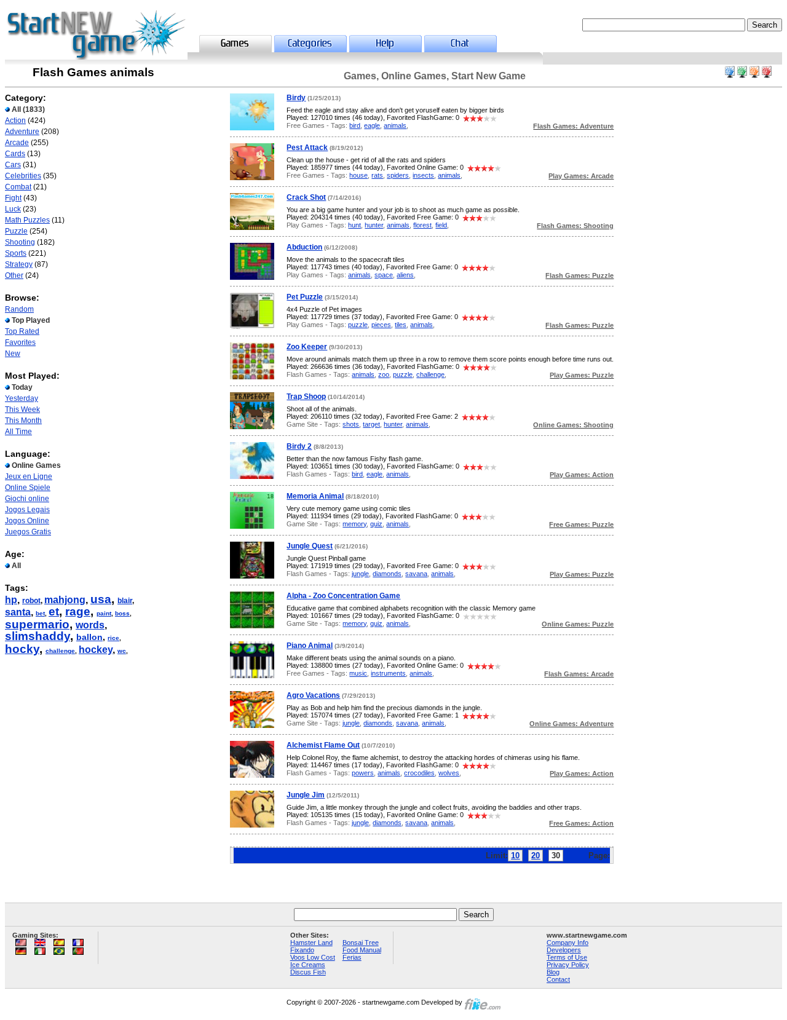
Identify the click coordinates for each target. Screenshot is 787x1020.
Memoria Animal (315, 496)
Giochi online (27, 498)
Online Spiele (27, 487)
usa (100, 599)
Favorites (20, 342)
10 (515, 855)
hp (11, 600)
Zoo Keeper (307, 346)
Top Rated (22, 331)
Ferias (352, 957)
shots (350, 424)
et (54, 611)
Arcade (17, 142)
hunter (374, 225)
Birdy (296, 97)
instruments (388, 673)
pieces (381, 324)
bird (354, 125)
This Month (23, 420)
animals (395, 125)
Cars (13, 164)
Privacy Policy (568, 964)
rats (377, 175)
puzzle (358, 324)
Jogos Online (27, 520)
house (358, 175)
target (371, 424)
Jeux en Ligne (28, 476)
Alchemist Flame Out (323, 745)
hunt (354, 225)
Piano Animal (310, 645)
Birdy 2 (299, 446)
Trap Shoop (306, 396)
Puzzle (16, 231)
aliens (405, 275)
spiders (398, 175)
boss (122, 613)
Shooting (20, 242)
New (12, 353)
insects (423, 175)
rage (77, 611)
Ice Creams (307, 964)
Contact (558, 979)
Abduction (304, 247)
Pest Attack (307, 147)
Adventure (22, 131)
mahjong (64, 600)
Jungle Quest (310, 546)
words (90, 625)
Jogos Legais (27, 509)
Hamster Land (311, 942)
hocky (22, 648)
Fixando (302, 950)
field (441, 225)
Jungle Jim (306, 795)
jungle (360, 573)
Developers (564, 950)
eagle (372, 125)
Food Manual (361, 950)
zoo (383, 374)
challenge (60, 650)
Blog (553, 972)
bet (40, 613)
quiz (376, 524)
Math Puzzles (27, 220)
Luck (13, 209)
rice (113, 638)
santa (18, 612)
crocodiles (419, 773)
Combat (18, 187)
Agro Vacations (313, 695)
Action (15, 120)
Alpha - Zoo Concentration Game (343, 595)
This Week (22, 409)
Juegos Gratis (28, 532)
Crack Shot (306, 197)
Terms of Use (567, 957)
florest (422, 225)
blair (124, 600)
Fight (13, 198)
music (358, 673)
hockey (96, 649)
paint (104, 613)
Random (19, 309)
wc (121, 650)
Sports (15, 253)
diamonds (387, 573)
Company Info (567, 942)
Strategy (19, 264)
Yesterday (21, 398)
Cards (15, 153)
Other (14, 275)
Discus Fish (308, 972)
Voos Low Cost (312, 957)
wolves (448, 773)
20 (535, 855)
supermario (37, 624)
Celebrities (23, 176)
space (383, 275)
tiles (400, 324)
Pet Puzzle (305, 297)
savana (416, 573)
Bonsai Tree (360, 942)
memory (354, 524)
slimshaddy (37, 636)
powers (363, 773)
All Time (18, 431)
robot (31, 600)
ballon (89, 637)
